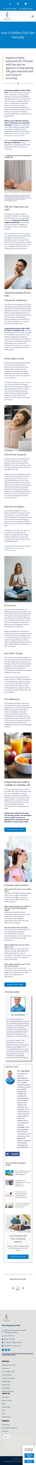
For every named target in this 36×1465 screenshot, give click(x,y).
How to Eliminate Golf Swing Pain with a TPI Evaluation (22, 1172)
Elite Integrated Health (15, 234)
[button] (32, 16)
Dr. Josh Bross (18, 1015)
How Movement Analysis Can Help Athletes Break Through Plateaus (21, 1194)
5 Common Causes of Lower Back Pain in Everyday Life (22, 1205)
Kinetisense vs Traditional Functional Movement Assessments (22, 1183)
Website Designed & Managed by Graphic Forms (18, 1461)
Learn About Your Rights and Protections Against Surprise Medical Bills (17, 1354)
